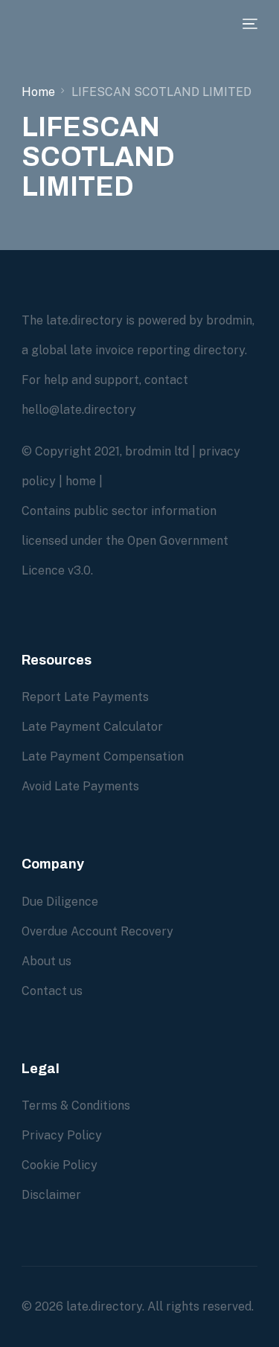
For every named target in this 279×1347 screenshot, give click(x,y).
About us (46, 961)
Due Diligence (60, 902)
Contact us (52, 991)
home (80, 481)
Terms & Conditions (76, 1105)
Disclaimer (51, 1195)
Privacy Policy (62, 1135)
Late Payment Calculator (92, 727)
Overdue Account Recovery (97, 931)
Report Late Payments (85, 697)
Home (38, 92)
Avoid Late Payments (80, 786)
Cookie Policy (59, 1165)
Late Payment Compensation (103, 756)
